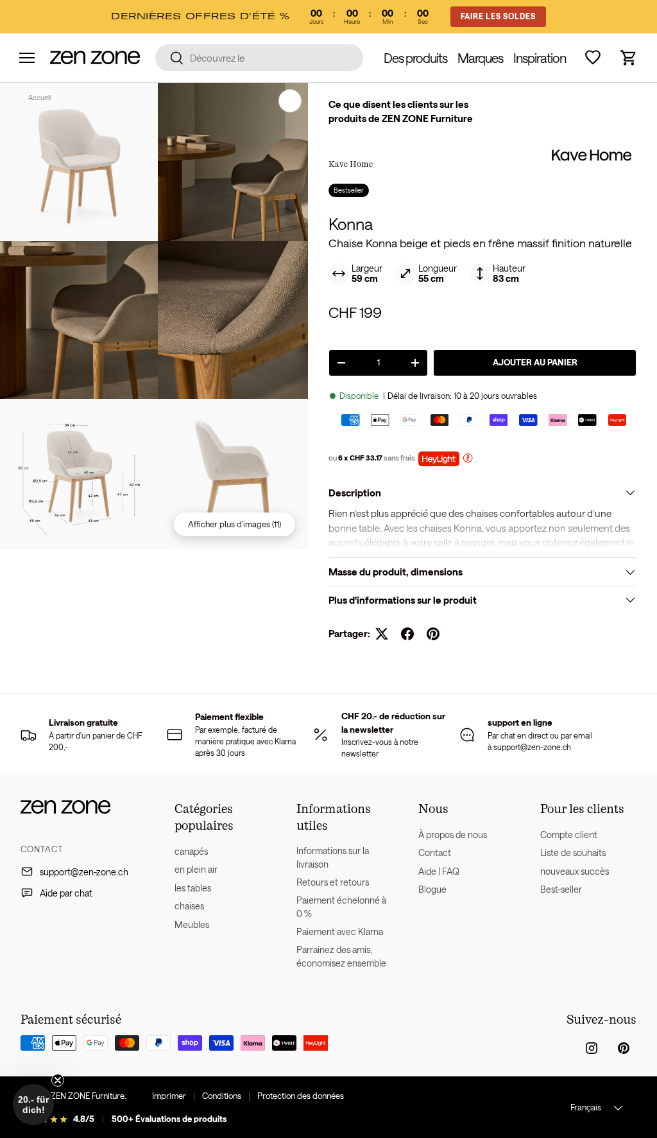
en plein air (196, 869)
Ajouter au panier (535, 362)
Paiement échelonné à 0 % (341, 907)
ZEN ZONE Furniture (87, 1095)
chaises (189, 905)
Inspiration (539, 58)
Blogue (432, 889)
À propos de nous (452, 834)
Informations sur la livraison (332, 857)
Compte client (568, 834)
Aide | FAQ (438, 871)
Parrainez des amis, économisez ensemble (341, 956)
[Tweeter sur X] (382, 634)
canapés (191, 851)
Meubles (192, 924)
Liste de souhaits (573, 852)
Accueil (39, 97)
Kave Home (350, 164)
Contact (434, 852)
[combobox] (259, 57)
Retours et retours (332, 882)
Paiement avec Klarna (339, 931)
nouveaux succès (574, 871)
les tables (193, 887)
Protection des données (300, 1095)
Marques (480, 58)
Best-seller (561, 889)
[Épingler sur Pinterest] (433, 634)
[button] (629, 58)
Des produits (415, 58)
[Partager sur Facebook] (407, 634)
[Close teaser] (57, 1080)
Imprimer (169, 1095)
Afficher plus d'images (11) (234, 524)
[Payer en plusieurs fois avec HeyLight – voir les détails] (468, 459)
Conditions (221, 1095)
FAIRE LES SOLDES (498, 16)
